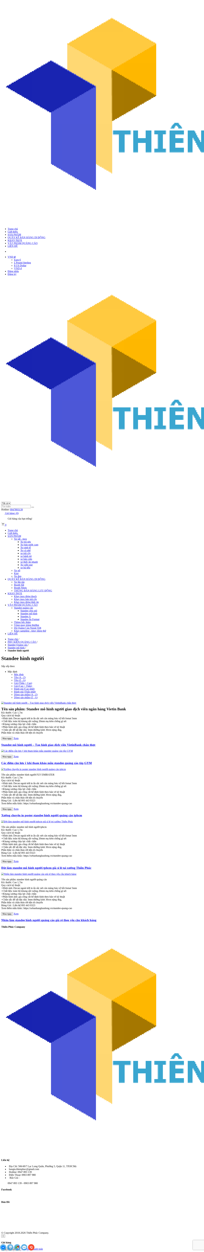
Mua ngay (7, 738)
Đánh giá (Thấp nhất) (25, 691)
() (12, 513)
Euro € (17, 259)
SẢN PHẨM (14, 234)
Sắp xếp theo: (8, 666)
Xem (16, 738)
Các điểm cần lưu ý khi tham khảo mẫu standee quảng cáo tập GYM (46, 763)
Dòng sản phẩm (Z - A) (26, 697)
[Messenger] (3, 1249)
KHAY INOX (15, 240)
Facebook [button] (6, 1189)
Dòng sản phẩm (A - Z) (26, 694)
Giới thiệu (13, 231)
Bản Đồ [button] (5, 1202)
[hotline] (31, 1249)
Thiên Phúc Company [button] (13, 926)
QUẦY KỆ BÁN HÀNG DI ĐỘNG (26, 237)
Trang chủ (13, 228)
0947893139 (16, 509)
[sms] (24, 1249)
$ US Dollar (20, 265)
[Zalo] (10, 1249)
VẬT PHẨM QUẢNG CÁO (23, 243)
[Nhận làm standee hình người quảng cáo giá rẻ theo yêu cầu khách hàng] (38, 874)
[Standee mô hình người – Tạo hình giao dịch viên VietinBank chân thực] (38, 703)
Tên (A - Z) (20, 677)
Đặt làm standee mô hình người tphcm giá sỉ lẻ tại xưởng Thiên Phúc (46, 867)
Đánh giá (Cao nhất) (24, 688)
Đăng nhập (13, 271)
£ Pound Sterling (22, 262)
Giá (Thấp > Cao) (23, 683)
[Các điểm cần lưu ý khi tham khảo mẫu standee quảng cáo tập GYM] (37, 751)
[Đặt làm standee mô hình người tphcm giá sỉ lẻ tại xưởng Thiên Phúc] (37, 821)
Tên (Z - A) (20, 680)
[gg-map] (17, 1249)
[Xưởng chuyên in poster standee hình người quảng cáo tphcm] (33, 769)
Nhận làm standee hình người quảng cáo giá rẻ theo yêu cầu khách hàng (48, 920)
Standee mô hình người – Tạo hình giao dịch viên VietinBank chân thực (48, 745)
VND (11, 257)
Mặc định (19, 674)
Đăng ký (12, 274)
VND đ (18, 268)
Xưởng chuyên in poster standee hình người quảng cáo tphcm (41, 815)
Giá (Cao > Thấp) (23, 686)
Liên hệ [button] (5, 1160)
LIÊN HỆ (13, 246)
